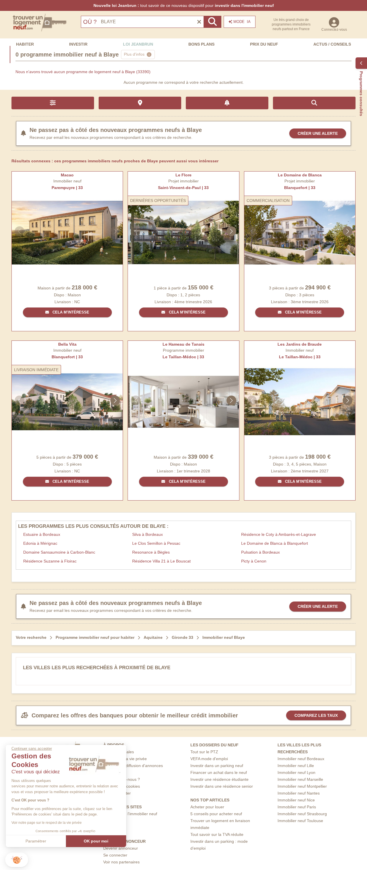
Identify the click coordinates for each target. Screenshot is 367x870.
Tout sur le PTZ (204, 752)
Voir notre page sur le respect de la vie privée (46, 823)
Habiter (25, 44)
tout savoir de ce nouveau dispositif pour (183, 5)
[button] (16, 860)
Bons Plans (201, 44)
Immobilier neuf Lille (296, 765)
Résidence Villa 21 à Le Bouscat (161, 561)
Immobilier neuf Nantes (299, 793)
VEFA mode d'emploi (209, 758)
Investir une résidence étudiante (219, 779)
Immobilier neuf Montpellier (302, 786)
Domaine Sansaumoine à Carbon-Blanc (59, 552)
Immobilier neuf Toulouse (300, 820)
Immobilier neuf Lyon (296, 772)
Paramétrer (36, 841)
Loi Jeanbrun (138, 44)
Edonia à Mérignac (40, 543)
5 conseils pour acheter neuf (216, 813)
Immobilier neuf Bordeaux (301, 758)
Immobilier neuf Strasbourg (302, 813)
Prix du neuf (264, 44)
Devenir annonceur (120, 848)
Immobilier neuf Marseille (300, 779)
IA (242, 22)
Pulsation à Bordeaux (260, 552)
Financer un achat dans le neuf (218, 772)
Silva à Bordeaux (147, 534)
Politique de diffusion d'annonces (133, 765)
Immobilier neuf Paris (297, 807)
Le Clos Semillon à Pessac (156, 543)
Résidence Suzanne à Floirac (50, 561)
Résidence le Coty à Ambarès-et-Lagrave (278, 534)
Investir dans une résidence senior (221, 786)
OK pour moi (96, 841)
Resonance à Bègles (151, 552)
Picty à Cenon (253, 561)
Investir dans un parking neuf (216, 765)
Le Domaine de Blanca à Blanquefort (274, 543)
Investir (78, 44)
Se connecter (115, 855)
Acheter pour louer (207, 807)
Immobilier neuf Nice (296, 800)
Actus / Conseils (332, 44)
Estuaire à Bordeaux (41, 534)
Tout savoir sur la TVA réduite (216, 834)
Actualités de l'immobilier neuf (130, 813)
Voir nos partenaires (121, 862)
